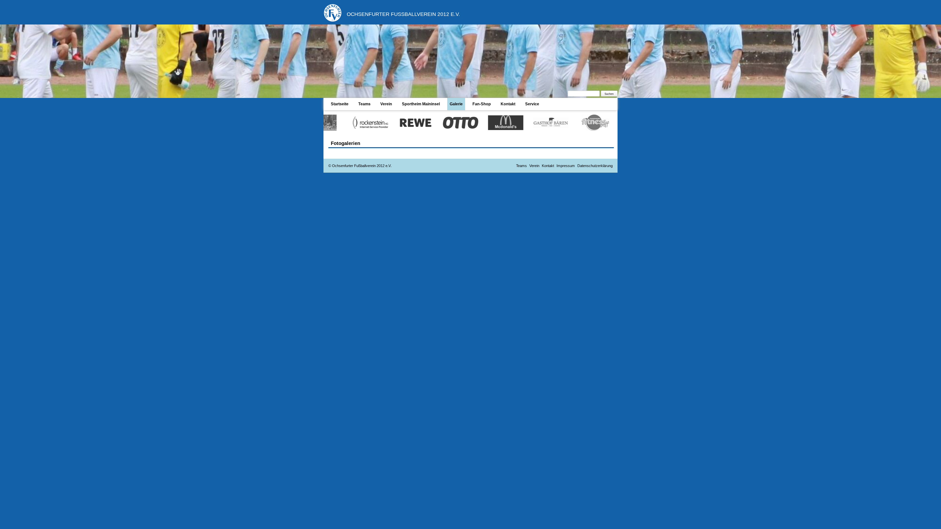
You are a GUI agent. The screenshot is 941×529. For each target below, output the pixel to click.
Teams (364, 104)
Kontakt (508, 104)
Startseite (339, 104)
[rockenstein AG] (335, 122)
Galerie (456, 104)
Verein (386, 104)
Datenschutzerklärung (595, 166)
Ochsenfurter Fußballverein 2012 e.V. (403, 14)
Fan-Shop (481, 104)
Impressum (566, 166)
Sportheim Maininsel (421, 104)
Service (532, 104)
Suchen (609, 93)
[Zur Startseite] (332, 21)
